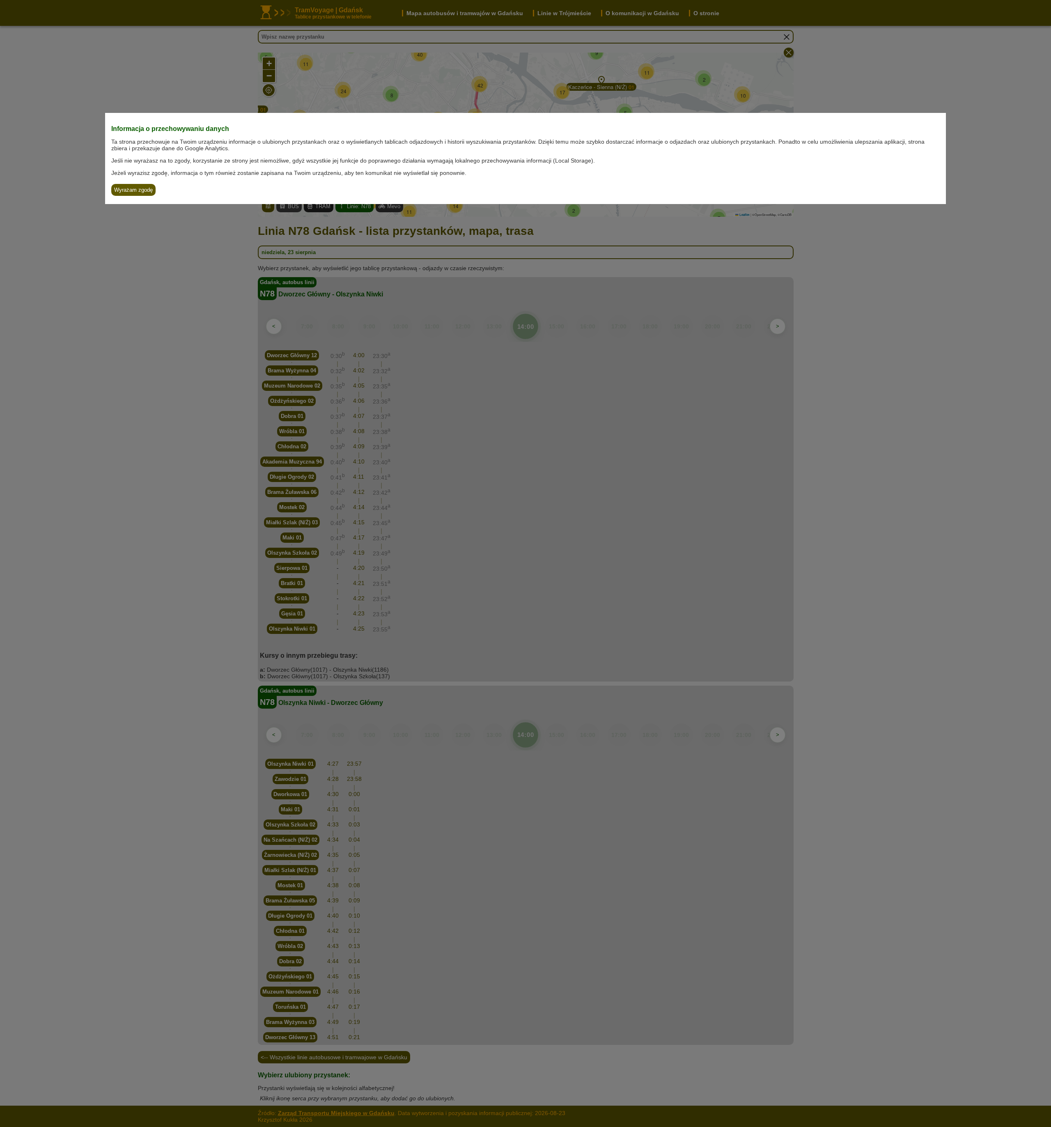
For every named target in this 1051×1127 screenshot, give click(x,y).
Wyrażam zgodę (133, 190)
